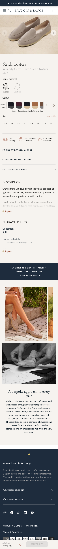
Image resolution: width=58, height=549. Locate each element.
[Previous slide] (4, 33)
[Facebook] (12, 512)
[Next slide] (53, 33)
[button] (4, 10)
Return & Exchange (14, 169)
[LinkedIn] (25, 512)
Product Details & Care (17, 150)
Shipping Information (16, 160)
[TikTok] (18, 512)
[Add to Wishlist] (21, 544)
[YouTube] (32, 512)
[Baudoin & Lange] (29, 10)
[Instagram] (5, 512)
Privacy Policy (31, 525)
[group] (11, 105)
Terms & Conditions (12, 532)
